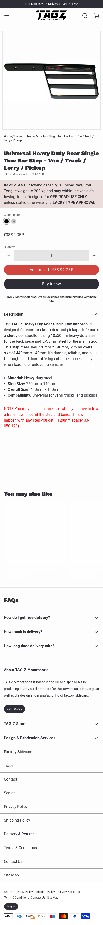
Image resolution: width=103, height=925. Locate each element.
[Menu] (8, 15)
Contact (10, 779)
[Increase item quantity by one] (94, 255)
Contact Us (14, 708)
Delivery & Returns (19, 834)
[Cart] (94, 15)
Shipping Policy (17, 820)
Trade (8, 765)
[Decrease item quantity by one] (9, 255)
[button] (51, 270)
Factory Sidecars (18, 752)
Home (8, 136)
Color (12, 215)
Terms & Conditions (20, 847)
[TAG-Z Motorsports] (51, 16)
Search (10, 793)
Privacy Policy (16, 806)
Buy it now (51, 284)
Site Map (11, 875)
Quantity (9, 247)
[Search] (83, 16)
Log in (11, 906)
